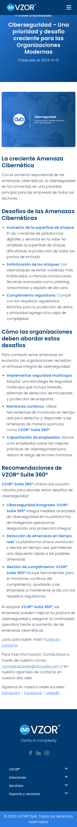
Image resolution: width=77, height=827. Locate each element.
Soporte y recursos (24, 794)
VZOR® (14, 769)
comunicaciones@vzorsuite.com (30, 666)
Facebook (33, 692)
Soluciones (17, 777)
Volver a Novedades (35, 15)
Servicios (16, 785)
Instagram (11, 692)
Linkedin (53, 692)
